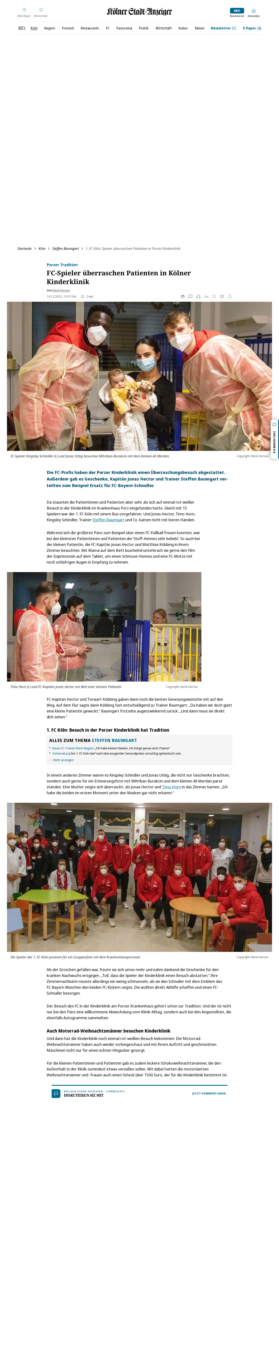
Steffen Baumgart (65, 248)
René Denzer (61, 290)
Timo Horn (171, 786)
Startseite (24, 248)
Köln (42, 248)
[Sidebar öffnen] (21, 28)
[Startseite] (139, 11)
